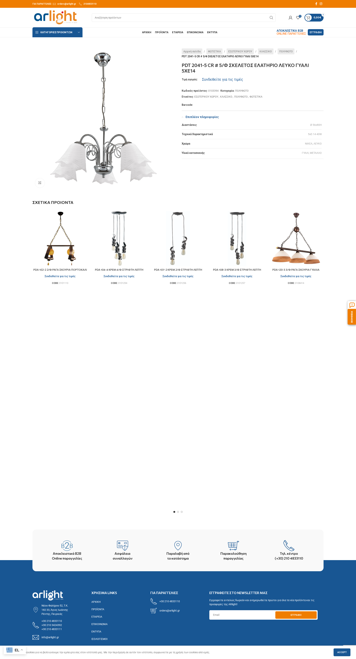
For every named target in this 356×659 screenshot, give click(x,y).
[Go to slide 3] (182, 512)
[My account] (290, 17)
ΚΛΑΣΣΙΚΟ (266, 51)
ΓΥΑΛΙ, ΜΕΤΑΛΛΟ (312, 152)
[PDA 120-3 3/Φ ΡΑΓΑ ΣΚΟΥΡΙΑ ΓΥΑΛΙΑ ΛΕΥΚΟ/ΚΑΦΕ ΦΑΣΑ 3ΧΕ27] (296, 238)
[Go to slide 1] (174, 512)
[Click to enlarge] (39, 183)
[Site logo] (55, 17)
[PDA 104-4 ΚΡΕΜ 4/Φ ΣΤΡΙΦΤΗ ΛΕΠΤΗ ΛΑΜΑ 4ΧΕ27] (119, 238)
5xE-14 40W (315, 134)
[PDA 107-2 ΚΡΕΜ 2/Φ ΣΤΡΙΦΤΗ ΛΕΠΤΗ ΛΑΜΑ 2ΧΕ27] (178, 238)
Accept (342, 652)
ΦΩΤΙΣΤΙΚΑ (214, 51)
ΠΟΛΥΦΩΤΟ (286, 51)
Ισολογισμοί (99, 638)
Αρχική (96, 601)
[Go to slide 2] (178, 512)
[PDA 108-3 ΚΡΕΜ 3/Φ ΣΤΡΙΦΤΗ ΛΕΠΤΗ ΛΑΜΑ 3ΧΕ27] (237, 238)
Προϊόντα (97, 609)
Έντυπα (96, 631)
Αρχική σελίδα (192, 51)
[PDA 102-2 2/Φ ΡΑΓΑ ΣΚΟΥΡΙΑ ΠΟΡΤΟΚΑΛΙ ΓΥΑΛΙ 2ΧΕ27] (60, 238)
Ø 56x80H (316, 124)
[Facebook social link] (316, 4)
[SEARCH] (271, 17)
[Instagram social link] (321, 4)
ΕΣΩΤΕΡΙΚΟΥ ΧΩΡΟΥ (240, 51)
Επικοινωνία (99, 624)
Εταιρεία (96, 616)
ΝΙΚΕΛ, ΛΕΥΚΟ (313, 143)
